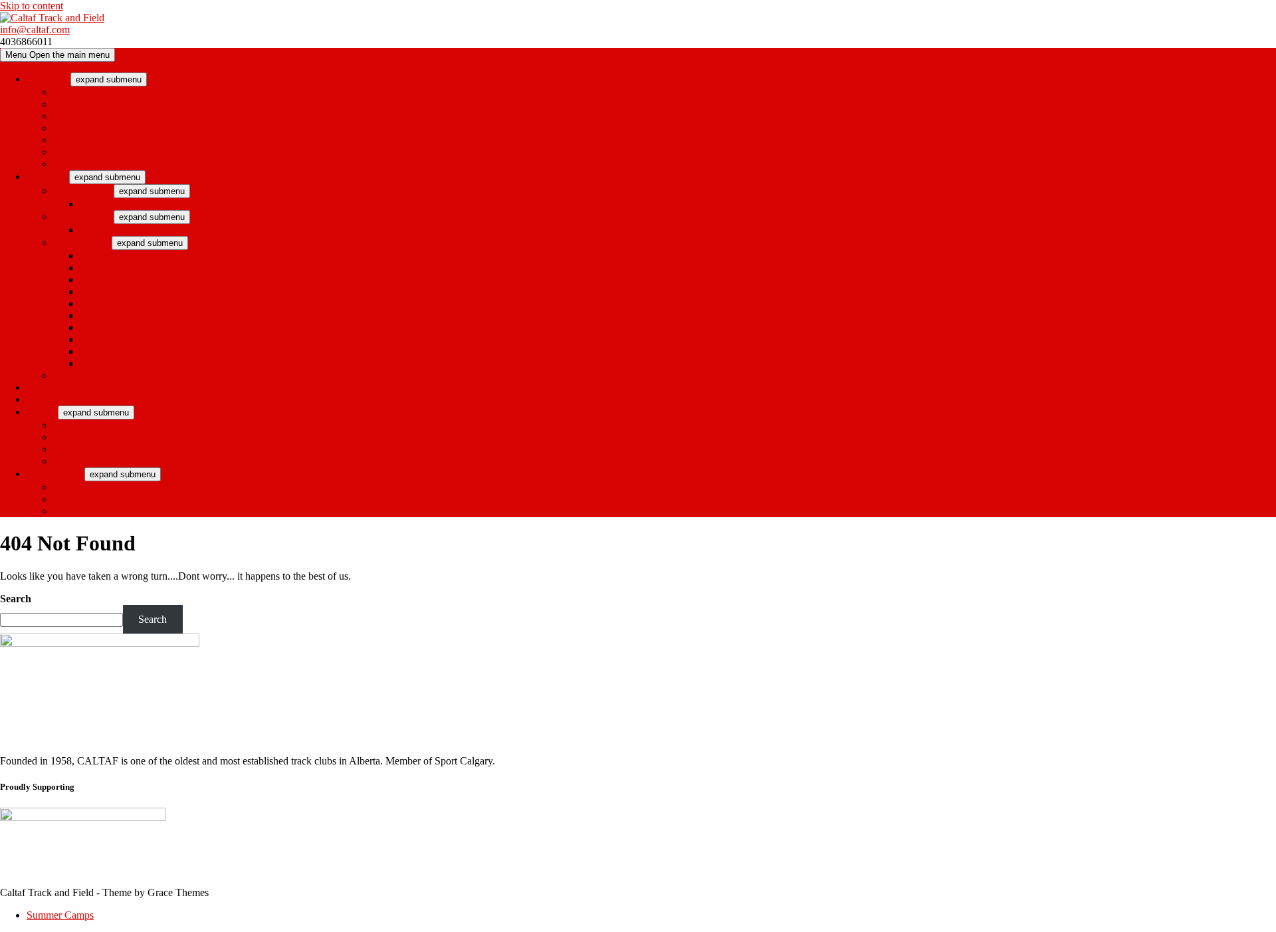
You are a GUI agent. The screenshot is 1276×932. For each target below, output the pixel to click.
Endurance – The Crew (129, 339)
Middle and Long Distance (136, 327)
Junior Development (122, 229)
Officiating (75, 487)
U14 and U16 (82, 216)
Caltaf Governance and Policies (119, 128)
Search (15, 598)
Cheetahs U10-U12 (120, 203)
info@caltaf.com (35, 29)
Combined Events (117, 279)
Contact (69, 164)
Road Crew (104, 351)
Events (41, 411)
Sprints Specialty (115, 267)
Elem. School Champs (100, 449)
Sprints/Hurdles (112, 255)
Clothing (71, 92)
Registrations (54, 387)
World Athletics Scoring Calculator (126, 152)
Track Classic (81, 425)
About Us (47, 78)
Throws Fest (79, 437)
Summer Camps (86, 375)
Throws (96, 303)
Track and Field (86, 104)
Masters (96, 363)
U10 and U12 (82, 190)
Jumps (93, 291)
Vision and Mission (93, 116)
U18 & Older (81, 242)
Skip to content (31, 5)
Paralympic (103, 315)
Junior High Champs (96, 461)
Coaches (44, 399)
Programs (46, 176)
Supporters (75, 511)
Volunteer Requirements (103, 499)
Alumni (69, 140)
